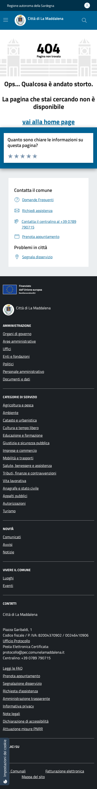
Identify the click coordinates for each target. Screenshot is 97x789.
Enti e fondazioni (16, 356)
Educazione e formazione (23, 435)
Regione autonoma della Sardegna (30, 5)
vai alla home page (48, 121)
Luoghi (8, 578)
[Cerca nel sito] (84, 20)
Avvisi (7, 544)
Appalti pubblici (15, 496)
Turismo (9, 511)
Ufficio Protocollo (16, 641)
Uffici (7, 349)
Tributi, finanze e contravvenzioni (29, 473)
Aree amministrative (19, 341)
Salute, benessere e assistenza (27, 465)
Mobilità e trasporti (18, 458)
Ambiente (10, 412)
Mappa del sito (33, 777)
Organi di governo (17, 333)
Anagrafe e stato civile (21, 488)
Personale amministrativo (23, 371)
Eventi (8, 585)
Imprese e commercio (20, 450)
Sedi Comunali (14, 771)
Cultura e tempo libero (21, 428)
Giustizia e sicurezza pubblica (26, 443)
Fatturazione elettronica (64, 771)
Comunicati (12, 537)
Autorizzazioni (14, 503)
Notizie (8, 552)
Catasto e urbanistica (20, 420)
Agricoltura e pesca (18, 405)
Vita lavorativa (14, 480)
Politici (8, 364)
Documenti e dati (16, 379)
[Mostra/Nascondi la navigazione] (5, 20)
